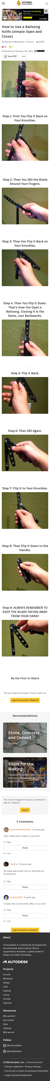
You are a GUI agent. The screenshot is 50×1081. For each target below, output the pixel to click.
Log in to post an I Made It (25, 700)
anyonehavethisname (20, 829)
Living (6, 994)
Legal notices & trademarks (18, 1075)
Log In (25, 810)
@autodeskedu (14, 1051)
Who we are (8, 1032)
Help (5, 1024)
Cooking (7, 990)
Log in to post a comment (25, 930)
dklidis (8, 42)
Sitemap (7, 1028)
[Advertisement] (25, 15)
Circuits (6, 974)
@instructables (14, 1045)
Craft (5, 986)
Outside (7, 998)
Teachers (7, 1002)
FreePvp (14, 864)
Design (6, 982)
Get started (8, 1020)
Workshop (19, 42)
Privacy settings (33, 1066)
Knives (30, 42)
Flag (9, 842)
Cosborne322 (16, 897)
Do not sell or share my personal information (26, 1070)
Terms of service (35, 1062)
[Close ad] (46, 11)
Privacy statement (14, 1066)
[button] (3, 3)
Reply (25, 847)
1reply (8, 853)
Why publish (9, 1016)
